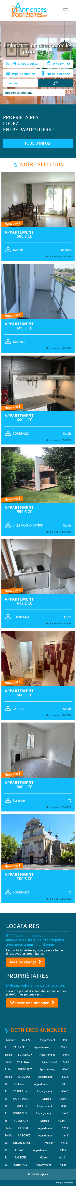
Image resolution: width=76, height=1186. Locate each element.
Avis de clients (23, 962)
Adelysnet (68, 1183)
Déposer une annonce (29, 1003)
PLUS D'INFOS (38, 143)
